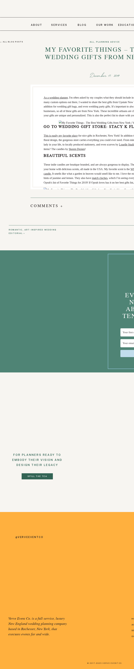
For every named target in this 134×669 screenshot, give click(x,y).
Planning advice (108, 42)
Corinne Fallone (52, 244)
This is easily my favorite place (61, 135)
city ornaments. (95, 224)
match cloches (99, 178)
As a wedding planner (56, 97)
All (92, 42)
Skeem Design (77, 149)
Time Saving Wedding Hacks (99, 194)
